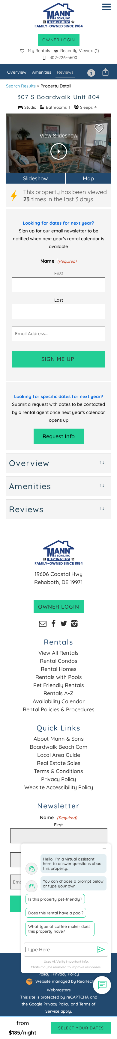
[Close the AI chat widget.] (104, 847)
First (58, 273)
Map (88, 178)
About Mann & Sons (59, 738)
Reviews (65, 72)
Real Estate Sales (58, 763)
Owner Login (58, 40)
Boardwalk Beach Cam (58, 746)
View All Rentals (58, 652)
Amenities (41, 72)
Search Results (21, 86)
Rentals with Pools (58, 677)
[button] (108, 10)
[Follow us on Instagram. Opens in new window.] (74, 623)
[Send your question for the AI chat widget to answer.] (101, 949)
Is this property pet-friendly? (55, 899)
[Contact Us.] (43, 623)
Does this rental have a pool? (55, 912)
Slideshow (35, 178)
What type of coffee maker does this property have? (59, 929)
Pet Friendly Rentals (58, 685)
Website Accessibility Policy (58, 787)
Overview (16, 72)
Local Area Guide (58, 754)
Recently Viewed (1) (79, 50)
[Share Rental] (105, 71)
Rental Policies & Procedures (58, 709)
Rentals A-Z (59, 693)
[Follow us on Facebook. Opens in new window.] (53, 623)
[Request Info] (91, 71)
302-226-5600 (63, 57)
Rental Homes (58, 669)
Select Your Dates (81, 1027)
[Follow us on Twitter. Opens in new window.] (63, 623)
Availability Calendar (59, 701)
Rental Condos (58, 660)
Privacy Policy (58, 779)
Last (58, 300)
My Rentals (39, 50)
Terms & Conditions (58, 771)
